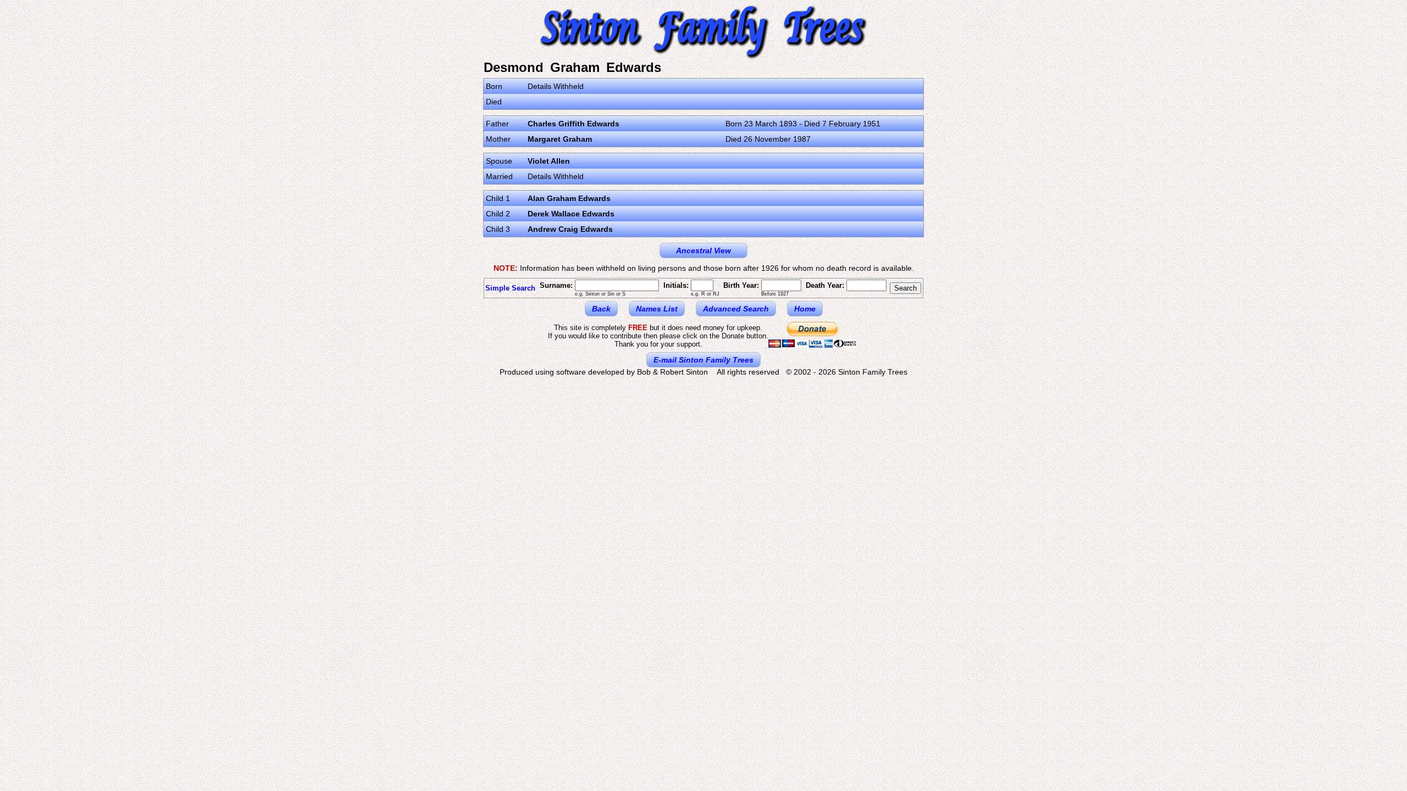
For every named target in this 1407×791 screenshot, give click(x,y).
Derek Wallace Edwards (571, 213)
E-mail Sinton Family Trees (703, 359)
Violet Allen (549, 161)
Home (805, 308)
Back (601, 308)
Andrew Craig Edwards (570, 229)
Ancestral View (703, 250)
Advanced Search (736, 308)
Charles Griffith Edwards (573, 123)
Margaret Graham (560, 139)
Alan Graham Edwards (569, 198)
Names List (657, 308)
